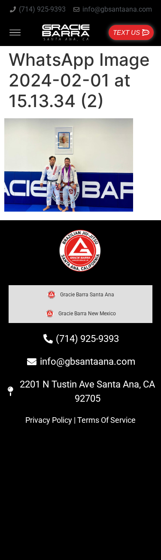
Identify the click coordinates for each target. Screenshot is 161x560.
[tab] (80, 294)
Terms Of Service (106, 420)
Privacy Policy (48, 420)
